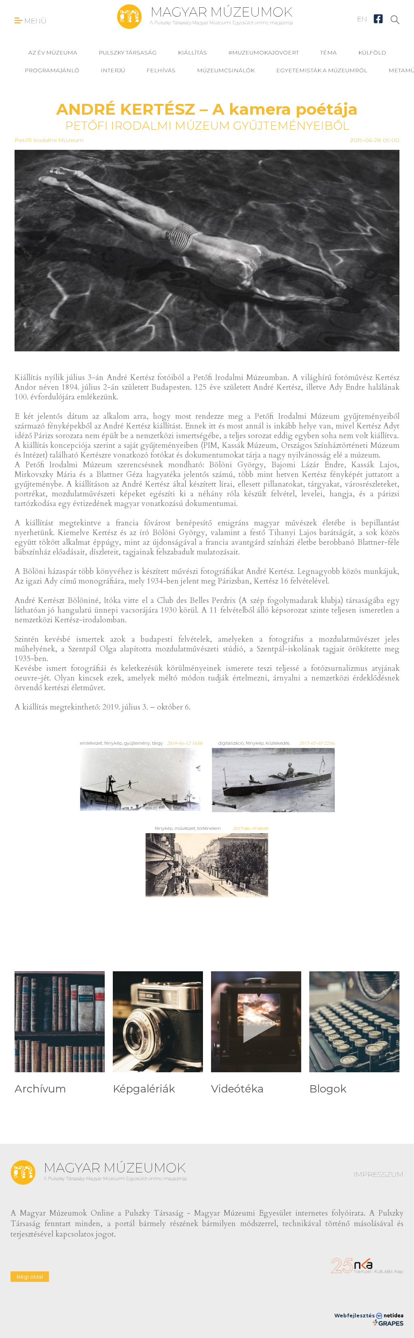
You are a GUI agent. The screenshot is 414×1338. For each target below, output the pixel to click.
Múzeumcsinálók (226, 70)
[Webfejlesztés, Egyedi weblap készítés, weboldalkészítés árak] (387, 1322)
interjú (113, 70)
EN (362, 19)
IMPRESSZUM (378, 1174)
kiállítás (192, 52)
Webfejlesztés (355, 1316)
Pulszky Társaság (127, 52)
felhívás (160, 70)
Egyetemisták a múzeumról (321, 70)
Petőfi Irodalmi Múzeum (49, 140)
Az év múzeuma (52, 52)
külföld (372, 52)
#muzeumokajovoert (263, 52)
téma (328, 52)
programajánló (52, 70)
